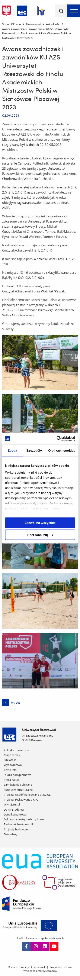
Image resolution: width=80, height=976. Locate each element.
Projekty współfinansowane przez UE (27, 795)
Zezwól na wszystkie (40, 523)
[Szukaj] (61, 10)
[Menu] (73, 10)
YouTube (53, 946)
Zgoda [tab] (12, 450)
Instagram (35, 946)
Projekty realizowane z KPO (21, 799)
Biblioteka (10, 760)
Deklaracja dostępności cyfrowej (24, 819)
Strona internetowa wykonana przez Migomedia (47, 969)
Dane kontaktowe (15, 814)
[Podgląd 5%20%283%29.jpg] (40, 601)
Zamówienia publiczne (18, 785)
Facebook (26, 946)
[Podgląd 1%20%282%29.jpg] (40, 362)
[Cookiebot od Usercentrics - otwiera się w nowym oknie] (57, 438)
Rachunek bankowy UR (18, 824)
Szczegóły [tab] (34, 450)
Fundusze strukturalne (18, 790)
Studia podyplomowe (17, 775)
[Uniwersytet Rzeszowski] (22, 10)
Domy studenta (14, 809)
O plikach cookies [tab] (61, 450)
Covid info (10, 770)
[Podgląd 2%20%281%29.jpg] (40, 422)
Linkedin (44, 946)
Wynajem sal (12, 804)
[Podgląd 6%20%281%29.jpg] (40, 660)
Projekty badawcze (16, 829)
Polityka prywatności (17, 750)
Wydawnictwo (13, 765)
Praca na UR (11, 780)
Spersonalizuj (37, 534)
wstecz (15, 702)
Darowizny (10, 834)
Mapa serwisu (12, 755)
